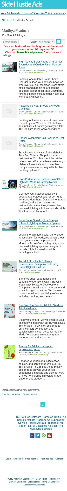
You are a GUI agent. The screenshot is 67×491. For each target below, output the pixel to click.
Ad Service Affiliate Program (41, 418)
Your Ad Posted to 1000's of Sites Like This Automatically (34, 13)
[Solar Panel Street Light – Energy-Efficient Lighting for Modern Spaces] (9, 226)
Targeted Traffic (52, 417)
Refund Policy (54, 478)
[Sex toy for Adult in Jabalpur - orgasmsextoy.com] (9, 352)
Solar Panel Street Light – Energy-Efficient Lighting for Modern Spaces (39, 221)
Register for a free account (25, 458)
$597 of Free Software (28, 417)
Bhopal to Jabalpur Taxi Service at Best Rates (41, 139)
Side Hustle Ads (22, 4)
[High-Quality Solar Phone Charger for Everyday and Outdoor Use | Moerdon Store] (9, 67)
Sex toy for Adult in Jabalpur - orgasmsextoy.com (36, 347)
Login (8, 458)
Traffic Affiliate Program (43, 423)
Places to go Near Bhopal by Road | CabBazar (39, 107)
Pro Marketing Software (46, 427)
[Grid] (63, 41)
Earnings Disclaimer (17, 481)
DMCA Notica (41, 478)
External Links (34, 481)
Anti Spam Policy (26, 478)
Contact (59, 458)
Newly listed (44, 41)
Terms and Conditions (51, 481)
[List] (58, 41)
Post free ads (46, 458)
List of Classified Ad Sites (43, 426)
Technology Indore (30, 394)
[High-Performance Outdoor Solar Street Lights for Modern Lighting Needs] (9, 184)
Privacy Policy (13, 478)
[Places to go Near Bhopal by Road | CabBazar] (9, 111)
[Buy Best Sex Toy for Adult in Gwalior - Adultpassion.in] (9, 311)
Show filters (10, 41)
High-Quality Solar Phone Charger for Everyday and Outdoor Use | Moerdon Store (40, 64)
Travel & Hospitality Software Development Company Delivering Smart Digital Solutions (39, 264)
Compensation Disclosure (34, 484)
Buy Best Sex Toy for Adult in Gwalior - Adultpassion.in (41, 306)
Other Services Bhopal (11, 394)
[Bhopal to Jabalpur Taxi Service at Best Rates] (9, 143)
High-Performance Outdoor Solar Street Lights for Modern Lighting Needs (41, 180)
